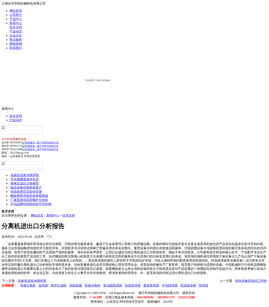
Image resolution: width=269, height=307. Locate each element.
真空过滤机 (59, 285)
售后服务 (15, 39)
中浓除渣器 (170, 285)
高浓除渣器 (188, 285)
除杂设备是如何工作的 (251, 280)
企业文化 (15, 35)
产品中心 (15, 19)
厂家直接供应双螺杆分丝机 (29, 200)
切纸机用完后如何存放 (26, 191)
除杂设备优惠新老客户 (26, 187)
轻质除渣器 (133, 285)
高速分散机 (28, 285)
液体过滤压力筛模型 (24, 183)
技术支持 (15, 27)
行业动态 (15, 120)
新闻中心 (15, 23)
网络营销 (15, 43)
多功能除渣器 (112, 285)
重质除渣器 (151, 285)
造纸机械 (75, 285)
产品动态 (15, 31)
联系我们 (15, 48)
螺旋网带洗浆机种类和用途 (29, 195)
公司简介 (15, 15)
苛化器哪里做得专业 (24, 179)
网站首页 (15, 10)
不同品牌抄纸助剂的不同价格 (30, 204)
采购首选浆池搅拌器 (24, 175)
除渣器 (43, 285)
